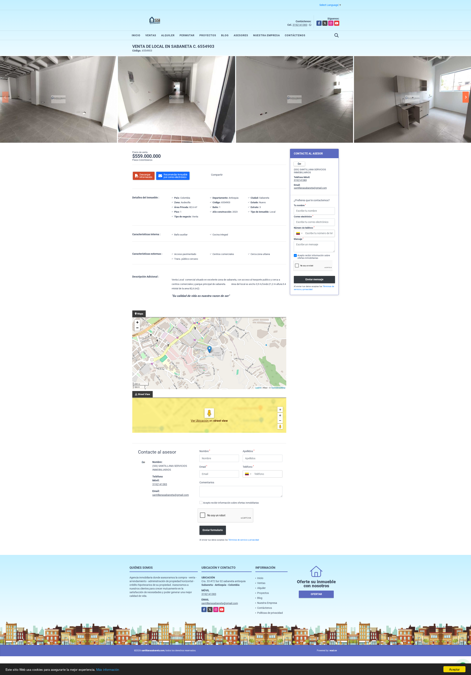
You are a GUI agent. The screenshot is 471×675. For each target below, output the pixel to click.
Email (203, 466)
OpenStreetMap (278, 387)
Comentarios (206, 482)
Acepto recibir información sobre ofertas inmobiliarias (231, 502)
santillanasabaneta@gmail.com (170, 494)
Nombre (204, 451)
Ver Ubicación (200, 420)
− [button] (137, 328)
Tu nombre (300, 205)
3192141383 (300, 24)
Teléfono (248, 466)
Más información (107, 669)
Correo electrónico (303, 216)
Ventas (150, 35)
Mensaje (298, 238)
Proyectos (207, 35)
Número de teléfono (304, 227)
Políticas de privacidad (270, 612)
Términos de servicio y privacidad (243, 540)
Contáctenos (295, 35)
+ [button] (137, 322)
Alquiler (168, 35)
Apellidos (248, 451)
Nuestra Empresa (266, 35)
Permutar (187, 35)
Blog (225, 35)
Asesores (241, 35)
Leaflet (258, 387)
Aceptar (454, 669)
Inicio (136, 35)
